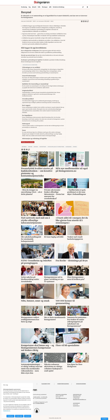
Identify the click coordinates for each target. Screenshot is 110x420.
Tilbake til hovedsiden (28, 142)
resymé (30, 146)
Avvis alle (27, 416)
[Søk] (83, 7)
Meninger (45, 7)
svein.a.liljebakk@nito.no (61, 398)
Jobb (50, 7)
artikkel (24, 146)
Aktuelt (34, 7)
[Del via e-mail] (86, 21)
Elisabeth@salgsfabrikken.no (79, 399)
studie (75, 146)
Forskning (24, 7)
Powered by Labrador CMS (55, 418)
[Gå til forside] (55, 3)
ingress (36, 146)
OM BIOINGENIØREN (81, 383)
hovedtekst (43, 146)
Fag (30, 7)
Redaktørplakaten (40, 403)
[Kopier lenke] (88, 21)
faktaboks (68, 146)
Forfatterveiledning (58, 7)
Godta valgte (19, 416)
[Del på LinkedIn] (84, 21)
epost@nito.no (76, 405)
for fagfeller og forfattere (30, 64)
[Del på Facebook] (82, 21)
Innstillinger (104, 418)
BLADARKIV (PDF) (46, 383)
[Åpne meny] (87, 7)
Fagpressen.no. (6, 410)
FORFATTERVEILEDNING (63, 383)
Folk (39, 7)
